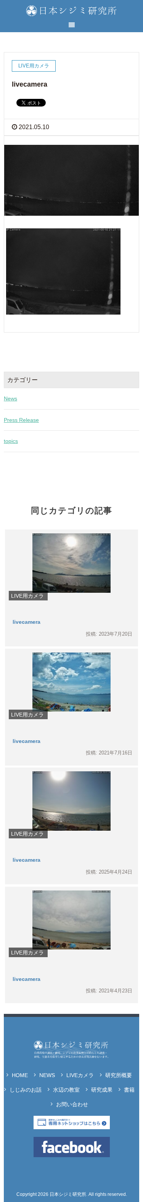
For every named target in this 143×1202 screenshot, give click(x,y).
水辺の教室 (66, 1090)
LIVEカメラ (80, 1075)
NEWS (47, 1075)
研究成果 (101, 1090)
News (10, 398)
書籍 (129, 1090)
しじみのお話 (26, 1090)
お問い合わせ (72, 1104)
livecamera (26, 622)
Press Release (21, 420)
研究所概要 (118, 1075)
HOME (20, 1075)
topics (11, 441)
